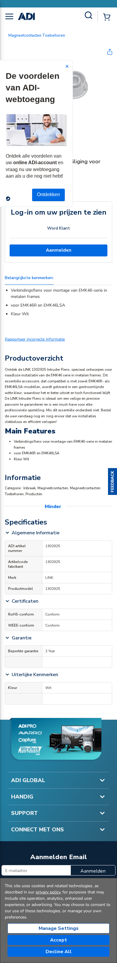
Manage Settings (59, 928)
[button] (112, 481)
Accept (58, 940)
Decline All (59, 951)
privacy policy (48, 892)
